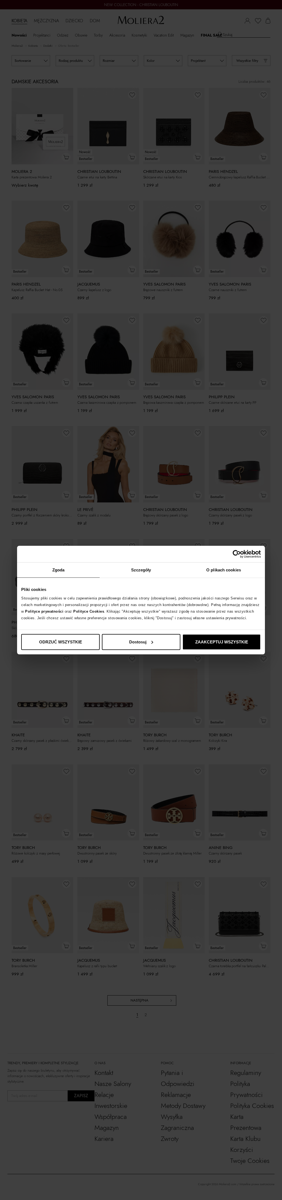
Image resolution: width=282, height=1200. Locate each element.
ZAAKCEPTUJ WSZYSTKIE (221, 641)
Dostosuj (138, 641)
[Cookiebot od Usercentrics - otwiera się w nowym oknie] (237, 554)
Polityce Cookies (88, 611)
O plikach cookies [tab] (223, 570)
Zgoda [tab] (58, 570)
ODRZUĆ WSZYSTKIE (60, 641)
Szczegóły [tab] (141, 570)
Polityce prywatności (44, 611)
